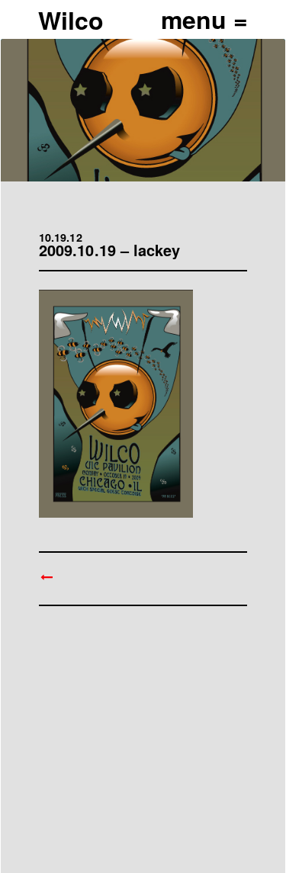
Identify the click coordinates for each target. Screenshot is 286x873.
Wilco (71, 20)
